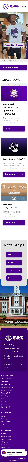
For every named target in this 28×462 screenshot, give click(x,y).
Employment (6, 419)
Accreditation (6, 439)
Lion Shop (5, 401)
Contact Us (5, 416)
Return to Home (10, 67)
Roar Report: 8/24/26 (14, 159)
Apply (10, 262)
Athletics (4, 382)
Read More (10, 129)
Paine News (5, 422)
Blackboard (5, 384)
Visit (9, 254)
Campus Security (7, 387)
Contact (11, 270)
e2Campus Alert (7, 390)
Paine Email (5, 407)
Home (3, 60)
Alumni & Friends (7, 379)
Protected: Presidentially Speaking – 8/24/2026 (10, 109)
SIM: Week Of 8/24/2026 (10, 206)
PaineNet (4, 404)
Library (3, 398)
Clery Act (4, 442)
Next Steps (21, 458)
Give (9, 278)
